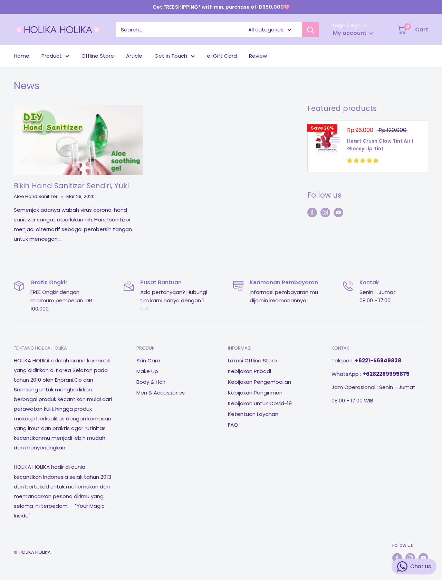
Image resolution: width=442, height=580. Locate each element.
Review (258, 55)
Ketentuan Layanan (253, 414)
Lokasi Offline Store (252, 360)
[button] (363, 160)
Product (51, 55)
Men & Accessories (160, 392)
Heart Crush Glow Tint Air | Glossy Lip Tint (380, 144)
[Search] (310, 29)
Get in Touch (170, 55)
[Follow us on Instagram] (325, 212)
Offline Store (97, 55)
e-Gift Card (222, 55)
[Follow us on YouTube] (338, 212)
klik (143, 308)
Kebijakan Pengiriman (255, 392)
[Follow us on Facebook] (312, 212)
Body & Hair (150, 382)
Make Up (147, 371)
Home (21, 55)
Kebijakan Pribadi (249, 371)
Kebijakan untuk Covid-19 (260, 403)
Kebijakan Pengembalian (259, 382)
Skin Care (148, 360)
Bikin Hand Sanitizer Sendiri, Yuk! (71, 186)
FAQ (233, 424)
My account (350, 33)
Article (134, 55)
